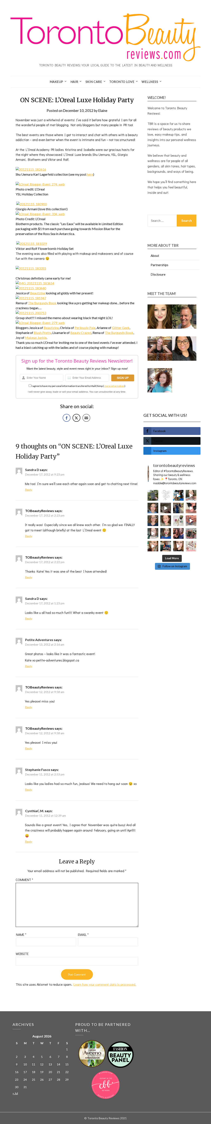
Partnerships (159, 265)
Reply (28, 489)
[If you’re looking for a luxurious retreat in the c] (165, 508)
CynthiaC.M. (34, 811)
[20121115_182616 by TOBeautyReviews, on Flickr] (31, 169)
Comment (24, 879)
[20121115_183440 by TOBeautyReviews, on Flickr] (31, 288)
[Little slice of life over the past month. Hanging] (165, 546)
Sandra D (32, 470)
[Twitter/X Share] (76, 418)
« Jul (15, 1093)
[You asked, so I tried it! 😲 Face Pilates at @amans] (191, 508)
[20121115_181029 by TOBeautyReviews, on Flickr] (31, 243)
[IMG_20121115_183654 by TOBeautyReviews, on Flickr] (35, 283)
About (155, 255)
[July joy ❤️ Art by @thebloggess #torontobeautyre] (165, 495)
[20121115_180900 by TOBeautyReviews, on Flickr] (31, 204)
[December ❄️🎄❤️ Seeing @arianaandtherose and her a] (178, 533)
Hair (74, 81)
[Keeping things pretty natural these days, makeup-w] (153, 520)
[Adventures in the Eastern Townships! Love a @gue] (153, 495)
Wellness (150, 81)
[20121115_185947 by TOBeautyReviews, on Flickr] (31, 298)
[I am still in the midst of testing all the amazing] (191, 546)
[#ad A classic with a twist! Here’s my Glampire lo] (178, 546)
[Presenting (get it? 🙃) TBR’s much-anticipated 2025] (191, 533)
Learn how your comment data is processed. (105, 984)
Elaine (102, 110)
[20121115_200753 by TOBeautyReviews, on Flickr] (31, 313)
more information (114, 386)
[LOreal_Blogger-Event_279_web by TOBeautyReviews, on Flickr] (40, 323)
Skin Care (94, 81)
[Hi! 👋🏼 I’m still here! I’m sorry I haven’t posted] (165, 533)
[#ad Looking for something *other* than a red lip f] (153, 546)
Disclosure (158, 274)
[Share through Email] (86, 418)
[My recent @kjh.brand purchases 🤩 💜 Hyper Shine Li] (178, 520)
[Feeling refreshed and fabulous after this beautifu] (191, 520)
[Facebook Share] (66, 418)
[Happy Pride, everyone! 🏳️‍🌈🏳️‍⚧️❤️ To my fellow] (153, 508)
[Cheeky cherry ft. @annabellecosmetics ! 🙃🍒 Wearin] (165, 520)
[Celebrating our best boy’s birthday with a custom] (178, 495)
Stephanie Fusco (37, 770)
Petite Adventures (39, 640)
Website (22, 953)
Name (21, 934)
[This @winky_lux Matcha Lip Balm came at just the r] (153, 533)
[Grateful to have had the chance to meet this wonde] (178, 508)
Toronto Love (121, 81)
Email (83, 934)
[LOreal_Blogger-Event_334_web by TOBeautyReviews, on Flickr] (40, 214)
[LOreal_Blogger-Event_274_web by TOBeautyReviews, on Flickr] (40, 184)
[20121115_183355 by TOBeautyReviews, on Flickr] (31, 268)
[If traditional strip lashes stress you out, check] (191, 495)
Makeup (56, 81)
